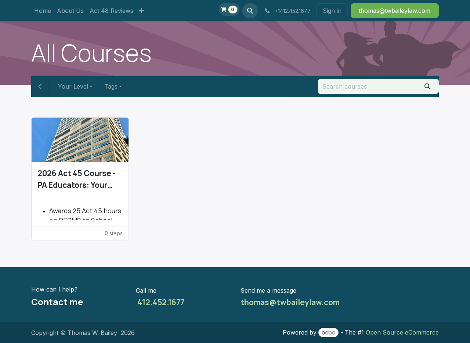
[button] (250, 10)
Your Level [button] (73, 86)
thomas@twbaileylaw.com (290, 302)
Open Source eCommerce (402, 332)
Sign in (332, 10)
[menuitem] (42, 10)
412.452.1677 (160, 302)
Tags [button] (111, 86)
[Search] (427, 86)
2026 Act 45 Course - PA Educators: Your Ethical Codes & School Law (76, 179)
